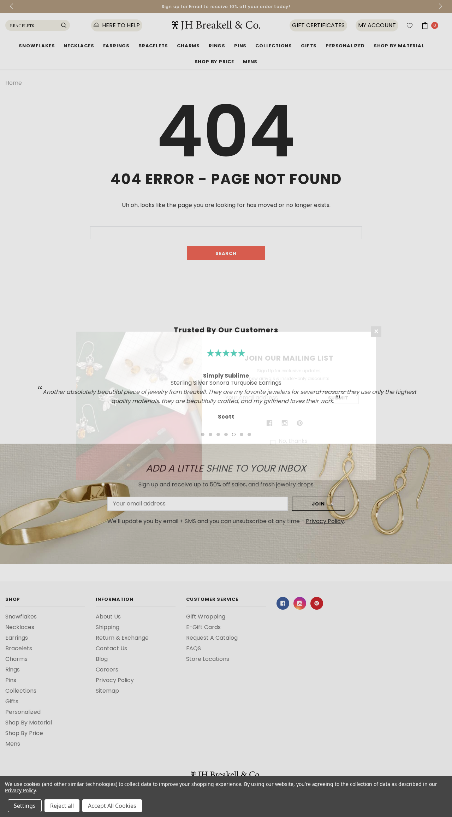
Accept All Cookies (112, 806)
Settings (25, 806)
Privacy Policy (20, 790)
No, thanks (293, 444)
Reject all (62, 806)
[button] (376, 334)
